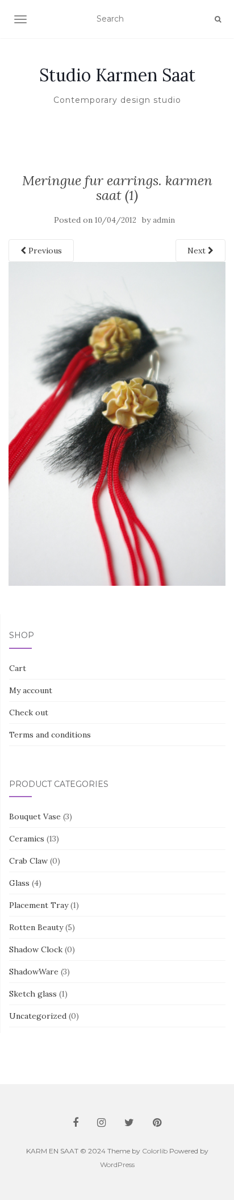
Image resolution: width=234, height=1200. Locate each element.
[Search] (217, 19)
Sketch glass (33, 994)
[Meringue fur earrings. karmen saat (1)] (117, 423)
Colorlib (155, 1151)
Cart (17, 668)
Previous (44, 250)
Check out (28, 712)
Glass (19, 883)
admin (164, 220)
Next (197, 250)
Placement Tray (38, 905)
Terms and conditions (50, 735)
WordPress (117, 1164)
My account (30, 690)
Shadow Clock (35, 949)
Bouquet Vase (35, 816)
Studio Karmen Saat (117, 75)
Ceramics (26, 839)
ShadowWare (33, 971)
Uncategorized (37, 1016)
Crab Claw (28, 861)
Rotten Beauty (36, 927)
